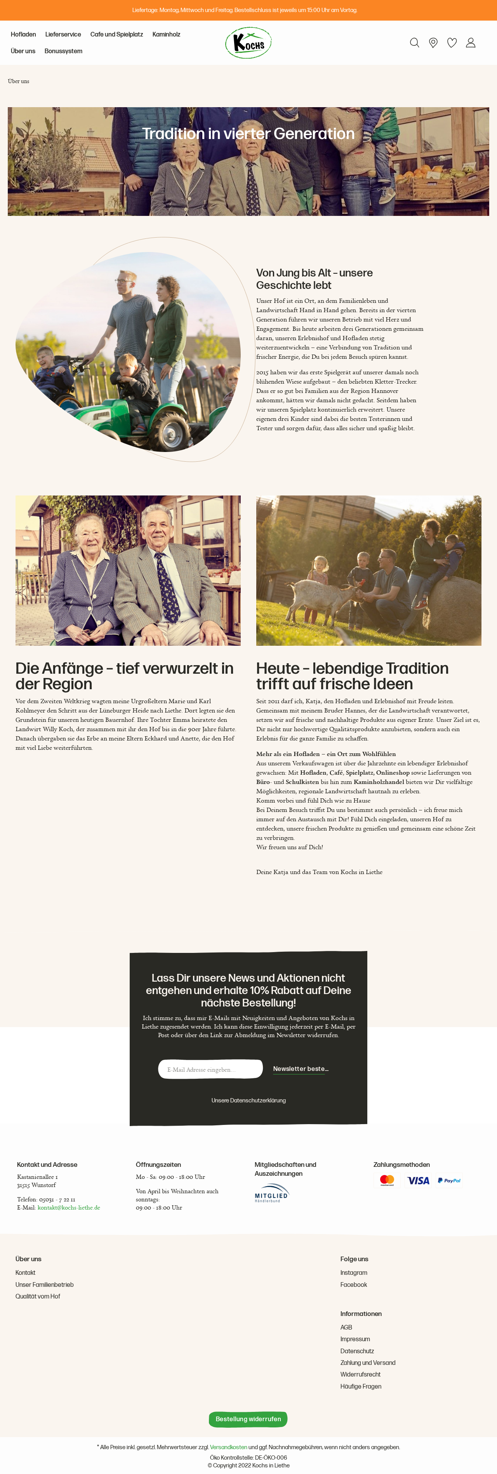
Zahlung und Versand (368, 1363)
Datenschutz (357, 1351)
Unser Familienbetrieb (45, 1285)
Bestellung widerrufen (249, 1419)
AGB (346, 1327)
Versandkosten (228, 1447)
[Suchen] (414, 42)
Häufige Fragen (361, 1387)
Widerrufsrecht (361, 1374)
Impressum (355, 1339)
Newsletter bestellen (304, 1069)
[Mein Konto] (433, 42)
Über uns (29, 1259)
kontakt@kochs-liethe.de (69, 1207)
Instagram (354, 1273)
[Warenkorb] (483, 36)
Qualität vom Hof (38, 1296)
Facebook (354, 1285)
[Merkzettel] (452, 42)
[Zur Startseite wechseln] (248, 43)
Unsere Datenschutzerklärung (249, 1100)
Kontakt (25, 1273)
